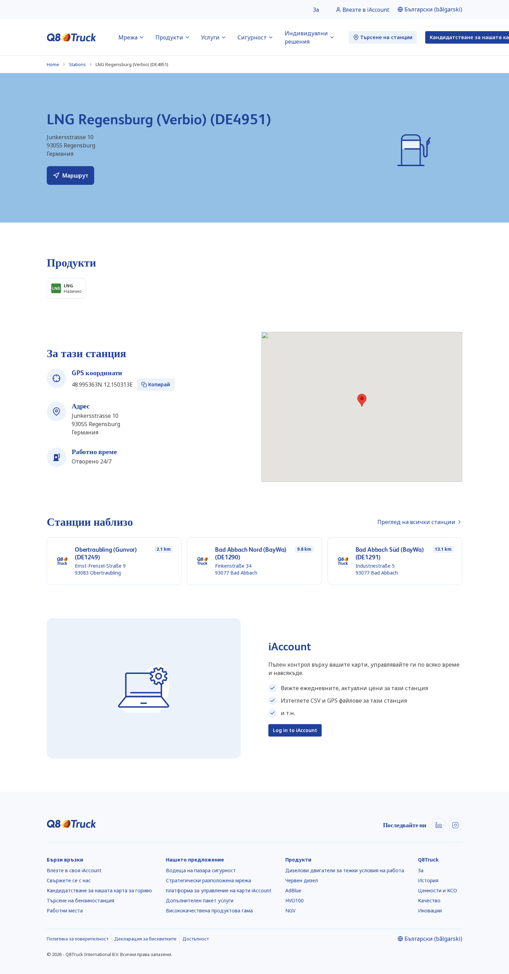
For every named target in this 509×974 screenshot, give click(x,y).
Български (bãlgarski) (433, 9)
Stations (77, 64)
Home (53, 64)
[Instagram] (455, 825)
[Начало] (71, 37)
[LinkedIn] (439, 825)
